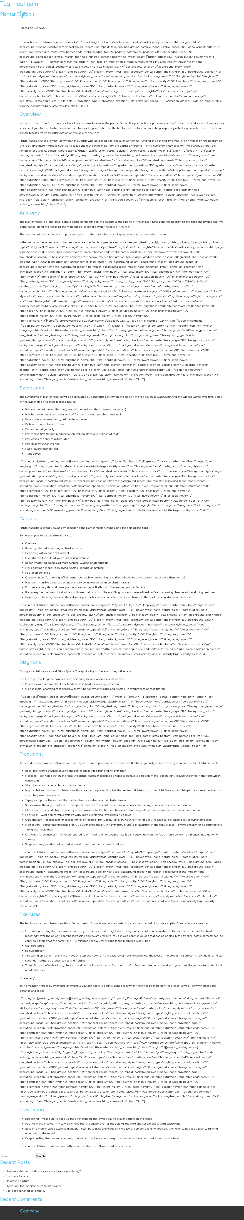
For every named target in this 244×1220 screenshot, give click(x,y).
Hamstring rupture (17, 1181)
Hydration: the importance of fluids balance (34, 1186)
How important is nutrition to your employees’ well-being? (43, 1171)
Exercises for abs (17, 1176)
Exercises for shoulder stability (25, 1190)
